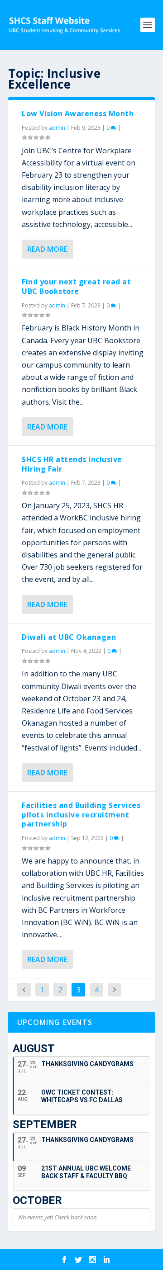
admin (57, 128)
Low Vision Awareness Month (78, 113)
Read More (47, 249)
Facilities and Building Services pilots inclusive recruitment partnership (81, 814)
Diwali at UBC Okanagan (69, 637)
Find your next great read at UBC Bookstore (76, 286)
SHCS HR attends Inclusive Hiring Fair (72, 464)
